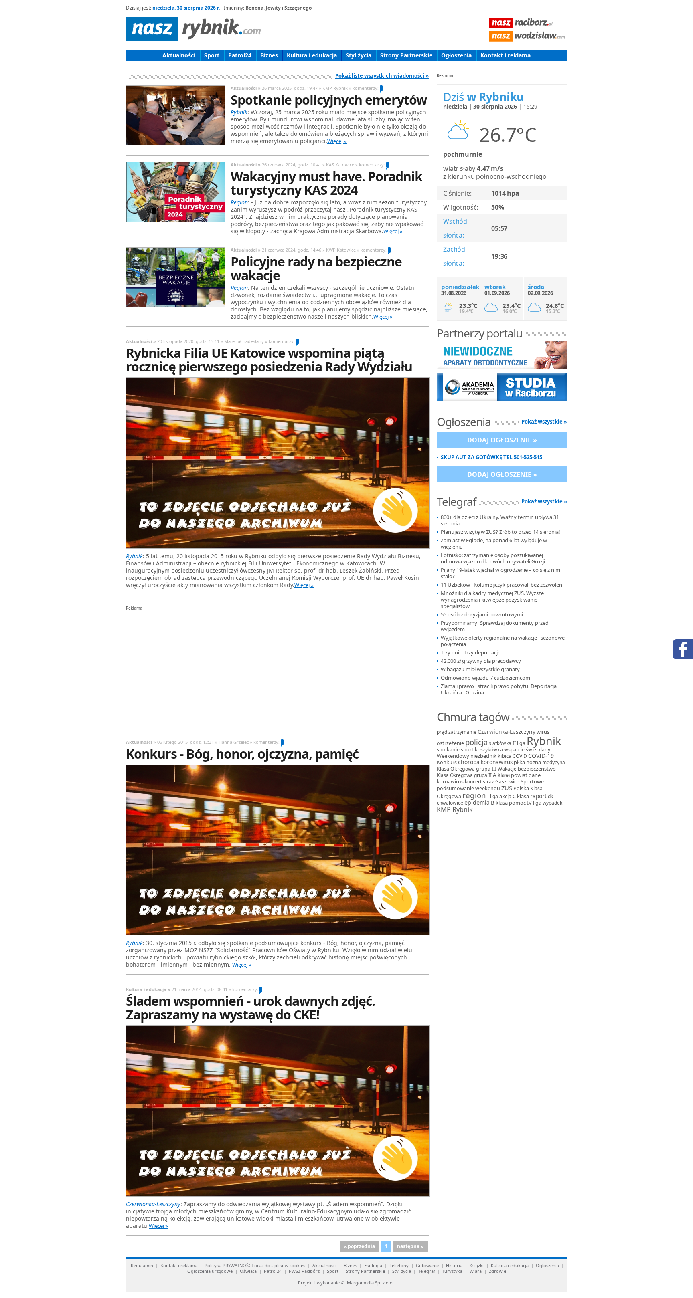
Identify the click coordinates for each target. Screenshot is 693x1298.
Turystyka (452, 1271)
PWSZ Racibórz (304, 1271)
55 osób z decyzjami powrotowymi (482, 614)
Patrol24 (239, 55)
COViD (520, 756)
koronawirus (497, 762)
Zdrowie (497, 1271)
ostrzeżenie (450, 743)
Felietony (399, 1265)
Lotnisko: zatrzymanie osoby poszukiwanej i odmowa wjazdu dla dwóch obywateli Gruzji (493, 558)
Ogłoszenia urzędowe (210, 1271)
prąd (442, 732)
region (474, 795)
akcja (505, 796)
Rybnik (544, 740)
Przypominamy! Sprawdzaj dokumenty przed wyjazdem (495, 626)
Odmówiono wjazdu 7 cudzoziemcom (485, 677)
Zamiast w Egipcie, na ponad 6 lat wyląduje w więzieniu (494, 543)
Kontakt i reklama (505, 55)
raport (538, 796)
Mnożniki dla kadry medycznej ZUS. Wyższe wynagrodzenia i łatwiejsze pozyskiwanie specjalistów (492, 600)
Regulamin (142, 1265)
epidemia (477, 802)
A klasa (501, 775)
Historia (454, 1265)
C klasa (521, 796)
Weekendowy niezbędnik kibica (474, 755)
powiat (519, 775)
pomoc (517, 802)
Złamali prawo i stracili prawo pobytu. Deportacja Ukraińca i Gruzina (499, 689)
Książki (477, 1265)
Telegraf (426, 1271)
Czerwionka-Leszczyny (506, 731)
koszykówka (489, 749)
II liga (519, 743)
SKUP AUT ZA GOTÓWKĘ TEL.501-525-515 (491, 457)
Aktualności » (246, 88)
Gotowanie (427, 1265)
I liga (492, 796)
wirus (543, 731)
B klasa (499, 802)
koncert (473, 781)
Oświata (248, 1271)
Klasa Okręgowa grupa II (464, 775)
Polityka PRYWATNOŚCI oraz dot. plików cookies (255, 1265)
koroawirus (450, 781)
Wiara (476, 1271)
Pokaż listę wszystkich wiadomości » (382, 75)
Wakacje (507, 768)
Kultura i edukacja (312, 55)
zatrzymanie (462, 732)
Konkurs (447, 762)
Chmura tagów (473, 716)
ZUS (506, 788)
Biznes (269, 55)
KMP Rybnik (455, 809)
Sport (211, 55)
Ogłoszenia (456, 55)
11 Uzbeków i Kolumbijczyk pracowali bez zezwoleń (501, 584)
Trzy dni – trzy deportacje (470, 652)
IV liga (534, 802)
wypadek (552, 802)
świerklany (538, 749)
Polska (521, 788)
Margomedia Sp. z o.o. (370, 1283)
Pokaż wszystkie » (544, 421)
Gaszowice (507, 781)
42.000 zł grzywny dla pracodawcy (481, 661)
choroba (469, 762)
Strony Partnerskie (406, 55)
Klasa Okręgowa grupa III (466, 768)
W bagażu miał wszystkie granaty (480, 669)
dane (535, 775)
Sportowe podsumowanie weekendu (490, 785)
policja (476, 742)
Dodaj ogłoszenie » (502, 440)
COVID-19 (541, 755)
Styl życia (358, 55)
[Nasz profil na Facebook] (683, 649)
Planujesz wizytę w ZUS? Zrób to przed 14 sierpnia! (500, 532)
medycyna (553, 762)
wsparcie (514, 749)
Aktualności (178, 55)
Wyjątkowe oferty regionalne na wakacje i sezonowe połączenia (503, 641)
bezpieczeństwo (537, 768)
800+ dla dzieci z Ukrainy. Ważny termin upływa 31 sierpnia (500, 520)
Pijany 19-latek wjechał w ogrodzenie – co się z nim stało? (500, 573)
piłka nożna (527, 762)
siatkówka (500, 743)
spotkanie (448, 749)
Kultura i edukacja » (148, 989)
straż (488, 781)
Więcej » (336, 141)
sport (467, 749)
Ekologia (373, 1265)
